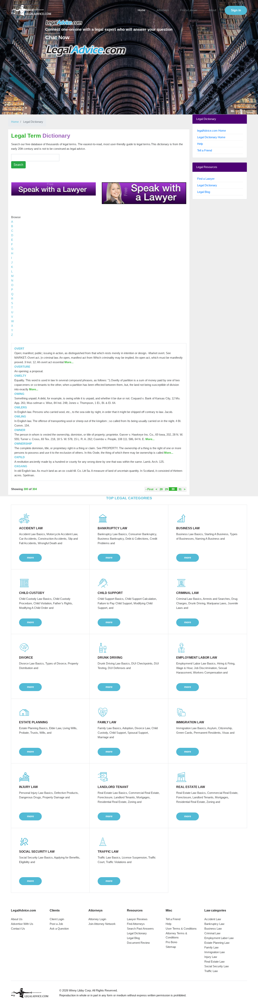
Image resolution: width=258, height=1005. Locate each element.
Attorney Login (97, 919)
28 (161, 489)
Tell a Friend (204, 150)
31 (180, 489)
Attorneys (163, 10)
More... (68, 362)
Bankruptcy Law (214, 923)
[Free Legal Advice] (86, 50)
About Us (16, 919)
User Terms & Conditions (181, 928)
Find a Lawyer (188, 10)
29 (166, 489)
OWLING (20, 416)
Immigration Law (214, 952)
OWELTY (20, 375)
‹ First (149, 489)
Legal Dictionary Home (211, 137)
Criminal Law (212, 933)
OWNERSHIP (23, 443)
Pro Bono (171, 942)
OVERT (19, 348)
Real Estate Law (214, 961)
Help (200, 143)
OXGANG (20, 466)
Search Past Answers (140, 928)
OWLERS (20, 407)
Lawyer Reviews (137, 919)
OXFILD (19, 457)
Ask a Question (59, 928)
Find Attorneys (136, 923)
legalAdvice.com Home (211, 130)
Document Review (138, 942)
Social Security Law (216, 966)
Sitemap (171, 946)
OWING (19, 393)
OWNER (19, 430)
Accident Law (212, 919)
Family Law (211, 947)
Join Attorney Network (102, 923)
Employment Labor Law (219, 938)
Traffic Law (211, 971)
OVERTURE (22, 366)
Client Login (57, 919)
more (30, 557)
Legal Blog (203, 191)
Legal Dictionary (207, 185)
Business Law (213, 928)
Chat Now (57, 37)
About (212, 10)
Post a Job (56, 923)
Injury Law (210, 956)
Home (141, 10)
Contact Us (18, 928)
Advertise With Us (22, 923)
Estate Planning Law (216, 942)
